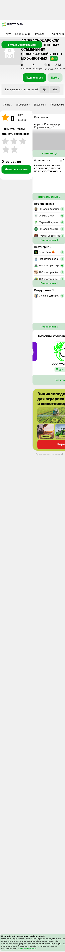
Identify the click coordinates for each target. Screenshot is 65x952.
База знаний (23, 34)
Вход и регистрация (22, 44)
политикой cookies (26, 948)
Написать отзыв (16, 169)
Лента (7, 34)
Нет (55, 89)
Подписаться (34, 77)
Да (44, 89)
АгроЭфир (23, 104)
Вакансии (40, 104)
